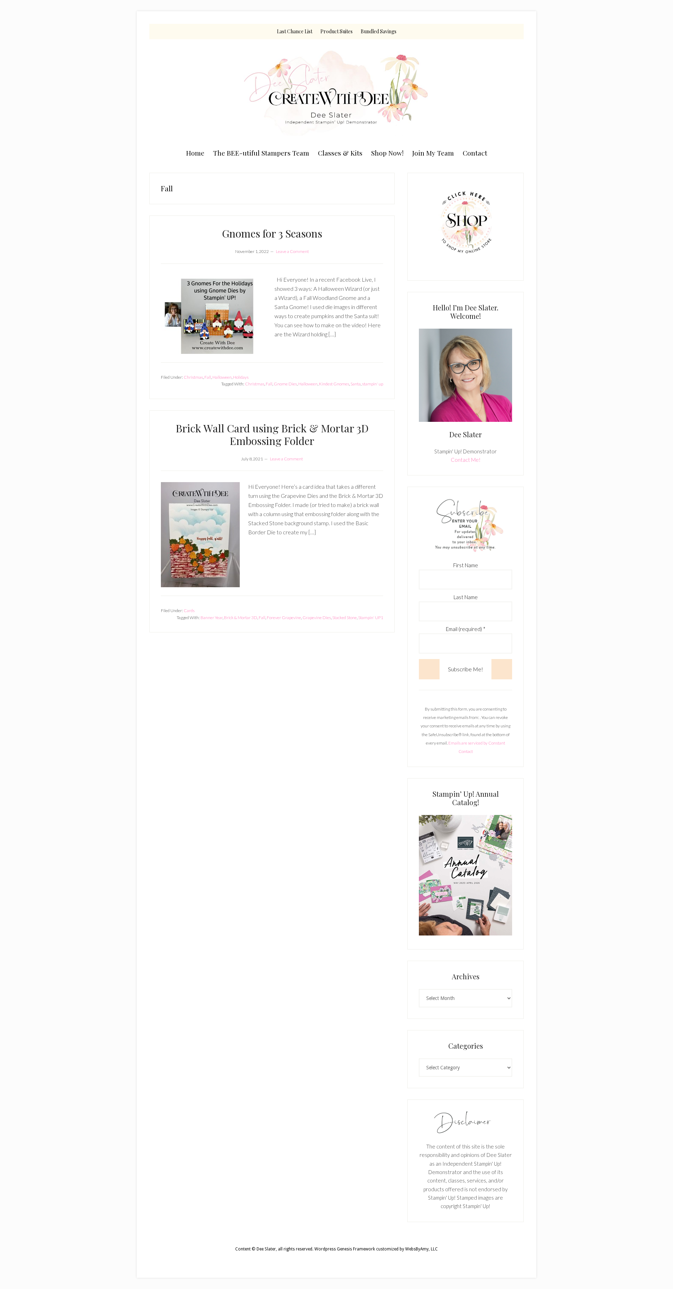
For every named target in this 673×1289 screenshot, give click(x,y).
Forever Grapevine (284, 617)
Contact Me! (466, 460)
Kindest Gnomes (334, 383)
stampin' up (372, 383)
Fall (207, 377)
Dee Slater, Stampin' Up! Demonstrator (336, 92)
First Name (465, 565)
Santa (356, 383)
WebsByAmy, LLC (421, 1249)
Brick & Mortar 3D (240, 617)
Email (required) (465, 629)
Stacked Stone (344, 617)
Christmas (193, 377)
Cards (189, 610)
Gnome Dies (285, 383)
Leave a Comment (292, 251)
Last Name (466, 597)
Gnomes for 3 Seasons (272, 233)
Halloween (222, 377)
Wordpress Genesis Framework (344, 1249)
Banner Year (211, 617)
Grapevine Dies (316, 617)
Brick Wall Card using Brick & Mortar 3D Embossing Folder (272, 434)
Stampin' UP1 (370, 617)
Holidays (241, 377)
